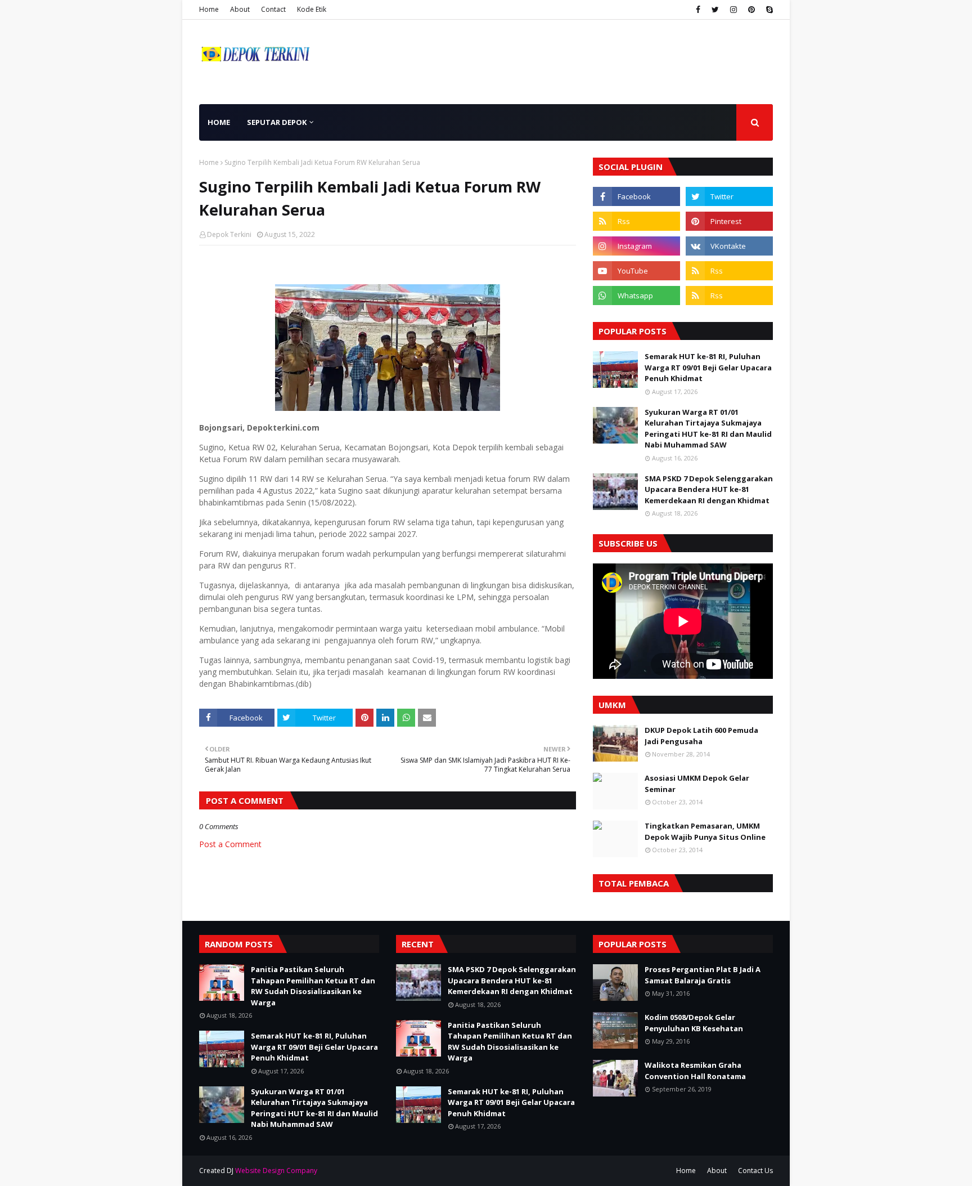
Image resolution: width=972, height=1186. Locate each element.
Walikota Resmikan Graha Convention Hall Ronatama (695, 1070)
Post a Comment (230, 844)
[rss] (636, 221)
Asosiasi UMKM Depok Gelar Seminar (697, 783)
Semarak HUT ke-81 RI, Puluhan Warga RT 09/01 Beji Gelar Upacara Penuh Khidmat (708, 367)
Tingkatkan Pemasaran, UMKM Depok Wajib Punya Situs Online (705, 831)
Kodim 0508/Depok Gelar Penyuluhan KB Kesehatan (694, 1022)
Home (209, 9)
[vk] (729, 246)
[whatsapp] (636, 295)
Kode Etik (311, 9)
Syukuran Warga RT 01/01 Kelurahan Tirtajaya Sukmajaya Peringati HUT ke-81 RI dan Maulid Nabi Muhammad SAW (708, 428)
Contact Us (755, 1170)
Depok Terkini (229, 234)
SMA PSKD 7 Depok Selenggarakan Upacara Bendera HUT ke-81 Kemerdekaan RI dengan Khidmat (709, 489)
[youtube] (636, 270)
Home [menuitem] (219, 122)
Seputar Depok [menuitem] (277, 122)
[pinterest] (751, 9)
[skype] (768, 9)
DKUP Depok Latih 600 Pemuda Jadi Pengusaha (701, 735)
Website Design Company (276, 1170)
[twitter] (715, 9)
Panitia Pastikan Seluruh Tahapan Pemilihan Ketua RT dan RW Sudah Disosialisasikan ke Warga (313, 986)
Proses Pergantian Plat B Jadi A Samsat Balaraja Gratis (702, 975)
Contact (273, 9)
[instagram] (733, 9)
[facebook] (698, 9)
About (240, 9)
